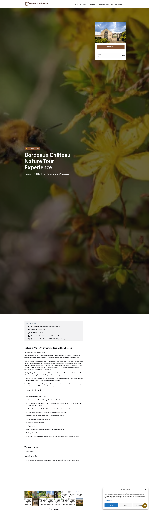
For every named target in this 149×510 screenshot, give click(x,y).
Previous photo (118, 39)
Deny (125, 505)
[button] (145, 490)
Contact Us (118, 4)
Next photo (123, 39)
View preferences (140, 505)
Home (76, 4)
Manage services (108, 500)
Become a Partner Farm (106, 4)
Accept (111, 505)
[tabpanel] (110, 32)
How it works (83, 4)
